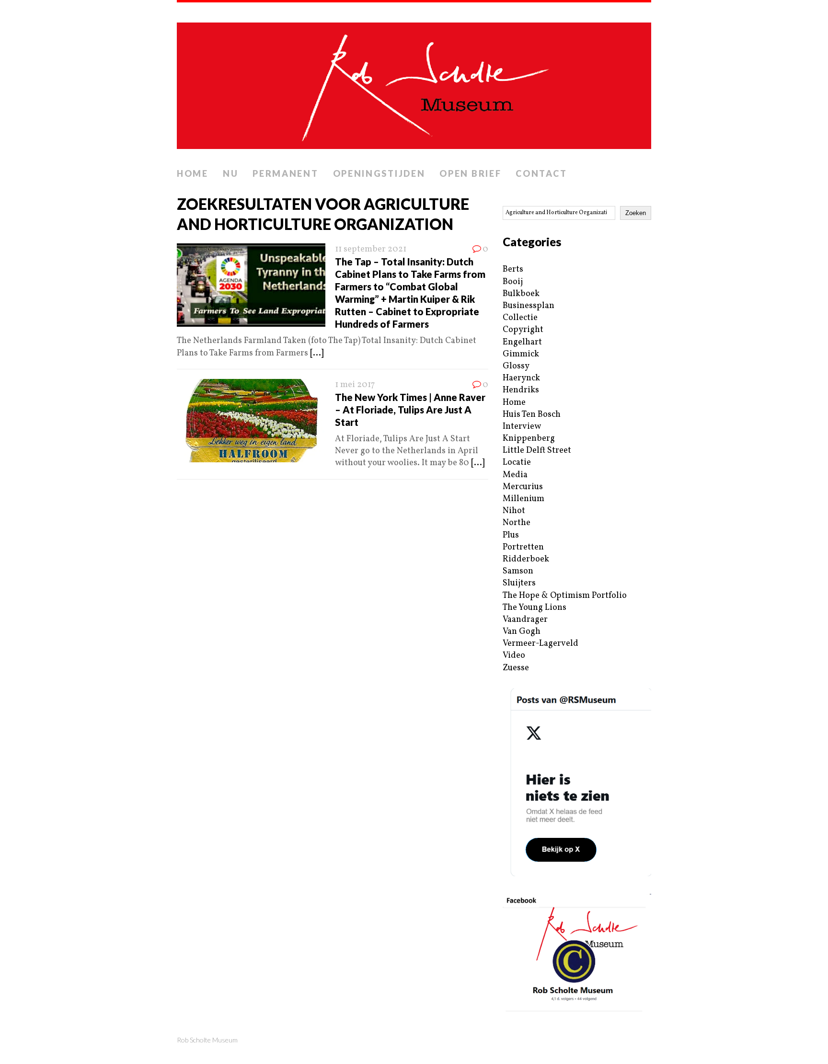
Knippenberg (529, 439)
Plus (511, 535)
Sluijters (519, 583)
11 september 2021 (370, 249)
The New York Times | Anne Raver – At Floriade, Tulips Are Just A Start (410, 409)
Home (192, 173)
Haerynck (521, 378)
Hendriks (521, 390)
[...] (316, 353)
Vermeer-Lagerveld (540, 644)
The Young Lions (534, 608)
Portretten (523, 547)
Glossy (516, 366)
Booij (513, 282)
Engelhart (522, 342)
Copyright (523, 330)
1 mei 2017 (355, 385)
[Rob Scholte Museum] (414, 82)
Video (514, 656)
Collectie (520, 318)
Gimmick (521, 354)
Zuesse (516, 668)
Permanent (285, 173)
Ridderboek (526, 559)
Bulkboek (521, 294)
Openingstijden (379, 173)
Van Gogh (521, 632)
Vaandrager (525, 620)
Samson (518, 571)
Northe (516, 523)
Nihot (514, 511)
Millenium (523, 499)
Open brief (470, 173)
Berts (513, 269)
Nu (230, 173)
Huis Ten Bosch (532, 415)
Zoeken (635, 213)
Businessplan (528, 306)
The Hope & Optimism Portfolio (565, 596)
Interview (522, 427)
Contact (541, 173)
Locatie (517, 463)
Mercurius (523, 487)
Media (515, 475)
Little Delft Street (537, 451)
